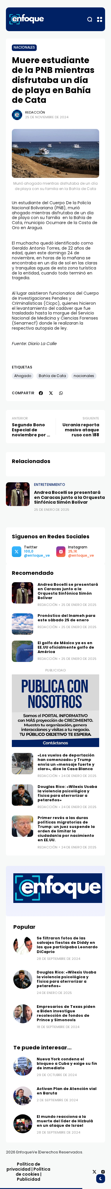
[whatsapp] (61, 393)
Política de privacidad (23, 1166)
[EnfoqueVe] (26, 19)
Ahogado (22, 376)
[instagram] (103, 1172)
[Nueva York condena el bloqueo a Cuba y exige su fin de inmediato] (22, 1066)
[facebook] (41, 393)
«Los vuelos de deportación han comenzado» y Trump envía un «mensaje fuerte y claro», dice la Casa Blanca (66, 762)
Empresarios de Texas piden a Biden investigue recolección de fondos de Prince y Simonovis (66, 1013)
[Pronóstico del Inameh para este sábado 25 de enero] (22, 624)
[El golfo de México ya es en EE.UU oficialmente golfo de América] (22, 651)
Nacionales (24, 47)
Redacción (35, 112)
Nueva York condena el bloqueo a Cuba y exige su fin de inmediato (67, 1063)
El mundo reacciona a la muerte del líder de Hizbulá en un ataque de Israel (65, 1121)
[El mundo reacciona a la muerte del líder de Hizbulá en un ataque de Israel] (22, 1123)
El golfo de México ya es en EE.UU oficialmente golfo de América (66, 647)
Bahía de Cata (52, 376)
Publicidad (28, 1179)
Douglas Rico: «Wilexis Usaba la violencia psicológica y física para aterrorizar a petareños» (67, 793)
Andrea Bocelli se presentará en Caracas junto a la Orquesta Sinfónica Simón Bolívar (69, 497)
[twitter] (51, 393)
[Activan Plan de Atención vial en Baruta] (22, 1095)
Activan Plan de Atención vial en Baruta (66, 1091)
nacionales (84, 376)
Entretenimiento (49, 484)
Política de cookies (33, 1171)
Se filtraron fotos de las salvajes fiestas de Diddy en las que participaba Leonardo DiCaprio (67, 945)
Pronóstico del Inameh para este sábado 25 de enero (66, 618)
